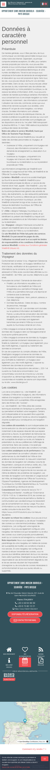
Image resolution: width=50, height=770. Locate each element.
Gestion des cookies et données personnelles (16, 767)
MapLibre (42, 741)
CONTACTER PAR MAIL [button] (26, 620)
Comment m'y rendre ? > (34, 749)
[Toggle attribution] (47, 741)
